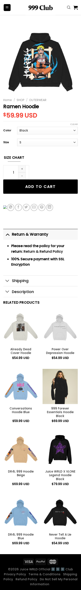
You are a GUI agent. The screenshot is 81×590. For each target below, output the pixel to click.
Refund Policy (27, 579)
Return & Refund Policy (43, 251)
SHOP (20, 100)
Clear (74, 124)
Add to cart (40, 186)
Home (7, 100)
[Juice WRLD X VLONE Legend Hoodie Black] (60, 449)
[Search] (68, 7)
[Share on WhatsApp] (10, 207)
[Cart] (75, 7)
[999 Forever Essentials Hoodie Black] (60, 386)
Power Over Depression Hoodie (60, 351)
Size (6, 142)
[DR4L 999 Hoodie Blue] (20, 512)
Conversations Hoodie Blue (21, 410)
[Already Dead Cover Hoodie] (20, 327)
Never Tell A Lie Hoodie (60, 536)
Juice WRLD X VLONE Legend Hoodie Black (60, 475)
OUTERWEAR (37, 100)
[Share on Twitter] (26, 207)
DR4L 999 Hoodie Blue (21, 536)
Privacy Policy (16, 574)
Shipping (20, 280)
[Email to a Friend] (34, 207)
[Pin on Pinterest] (41, 207)
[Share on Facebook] (18, 207)
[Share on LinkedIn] (49, 207)
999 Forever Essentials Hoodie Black (60, 412)
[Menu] (7, 7)
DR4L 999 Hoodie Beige (21, 473)
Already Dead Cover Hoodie (20, 351)
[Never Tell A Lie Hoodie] (60, 512)
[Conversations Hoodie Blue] (20, 386)
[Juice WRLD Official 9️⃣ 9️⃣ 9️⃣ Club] (40, 7)
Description (23, 291)
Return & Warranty (30, 234)
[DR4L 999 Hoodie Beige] (20, 449)
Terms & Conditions (45, 574)
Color (7, 130)
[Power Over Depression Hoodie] (60, 327)
